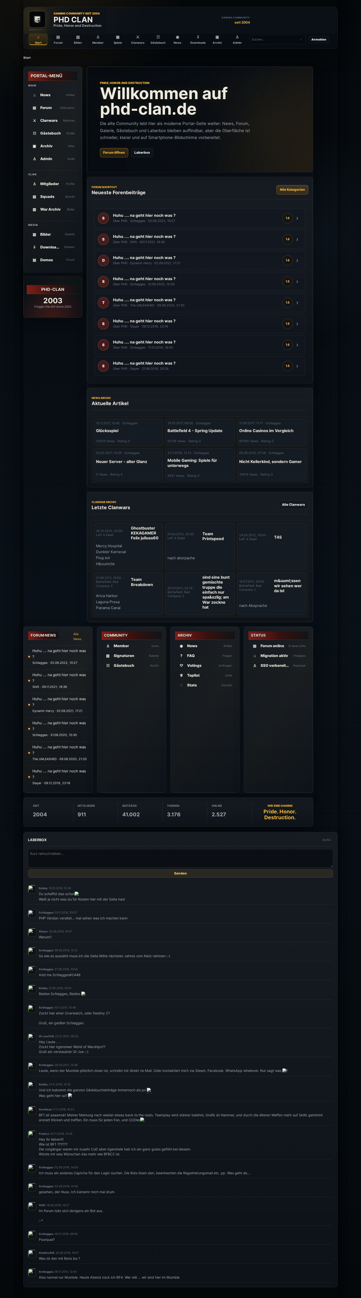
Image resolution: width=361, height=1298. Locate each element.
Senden (180, 873)
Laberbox (142, 152)
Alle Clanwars (293, 504)
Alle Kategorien (292, 189)
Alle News (77, 636)
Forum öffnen (114, 152)
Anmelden (318, 39)
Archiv (326, 840)
